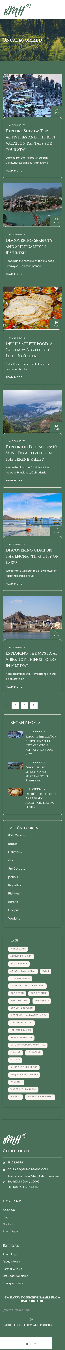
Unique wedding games (24, 1075)
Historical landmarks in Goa (28, 1015)
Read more (14, 171)
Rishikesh (14, 894)
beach (12, 844)
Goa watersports (21, 1008)
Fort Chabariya (20, 979)
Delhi (45, 971)
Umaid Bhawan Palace (23, 1067)
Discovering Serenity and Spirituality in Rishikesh (29, 247)
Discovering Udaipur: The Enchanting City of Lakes (32, 556)
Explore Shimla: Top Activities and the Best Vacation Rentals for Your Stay (40, 745)
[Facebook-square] (26, 1343)
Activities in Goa (21, 956)
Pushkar (15, 1052)
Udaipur (13, 910)
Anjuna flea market (23, 971)
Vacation (16, 1082)
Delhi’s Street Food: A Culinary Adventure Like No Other (29, 350)
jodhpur (13, 877)
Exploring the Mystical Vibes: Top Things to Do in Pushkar (31, 659)
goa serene (42, 1001)
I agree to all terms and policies (27, 1325)
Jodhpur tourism (20, 1030)
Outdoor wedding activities (27, 1045)
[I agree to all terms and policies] (31, 1319)
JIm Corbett (16, 869)
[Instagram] (35, 1343)
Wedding (14, 919)
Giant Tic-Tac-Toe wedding (27, 986)
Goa (11, 861)
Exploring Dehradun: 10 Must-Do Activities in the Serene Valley (31, 453)
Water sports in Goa (23, 1089)
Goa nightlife (19, 1001)
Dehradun (14, 852)
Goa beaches (39, 993)
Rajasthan (15, 886)
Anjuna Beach (18, 964)
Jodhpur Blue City (21, 1023)
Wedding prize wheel (40, 1097)
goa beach (17, 993)
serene (13, 902)
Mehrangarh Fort (21, 1038)
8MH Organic (17, 836)
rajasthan (34, 1052)
